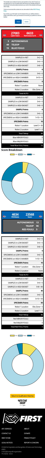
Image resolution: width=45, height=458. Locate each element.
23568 (30, 214)
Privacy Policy (29, 438)
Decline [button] (26, 22)
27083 (15, 33)
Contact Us (6, 433)
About (26, 429)
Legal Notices (7, 442)
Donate (27, 433)
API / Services (7, 429)
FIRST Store (6, 438)
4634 (15, 214)
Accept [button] (18, 22)
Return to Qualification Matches (23, 396)
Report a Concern (31, 442)
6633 (29, 33)
